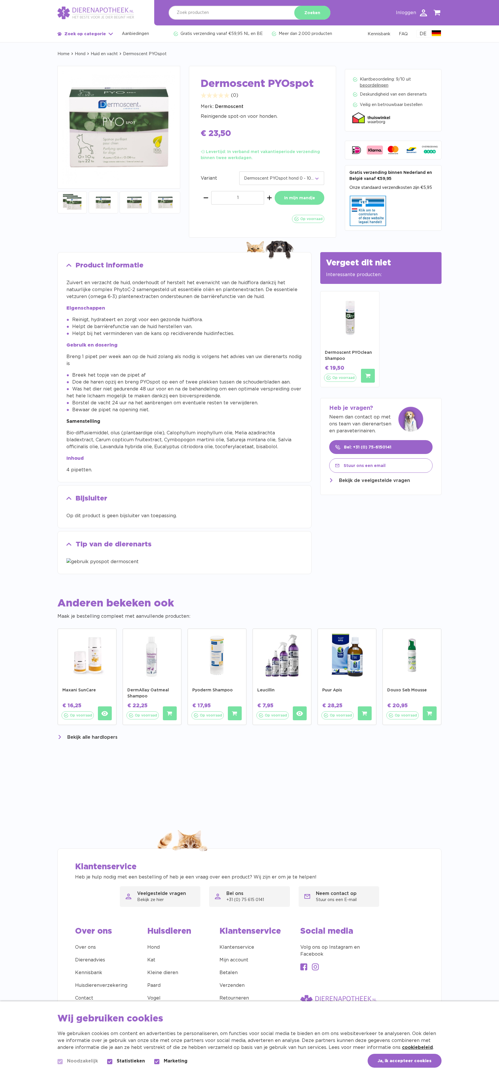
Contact (84, 998)
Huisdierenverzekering (101, 985)
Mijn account (233, 960)
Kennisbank (88, 972)
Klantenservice (236, 947)
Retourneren (234, 998)
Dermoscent (229, 106)
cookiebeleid (417, 1047)
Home (63, 54)
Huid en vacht (104, 54)
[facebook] (303, 967)
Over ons (85, 947)
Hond (80, 54)
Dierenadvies (90, 960)
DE (423, 33)
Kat (151, 960)
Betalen (228, 972)
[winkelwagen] (437, 13)
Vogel (154, 998)
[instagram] (315, 967)
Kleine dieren (162, 972)
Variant (209, 178)
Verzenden (232, 985)
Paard (154, 985)
